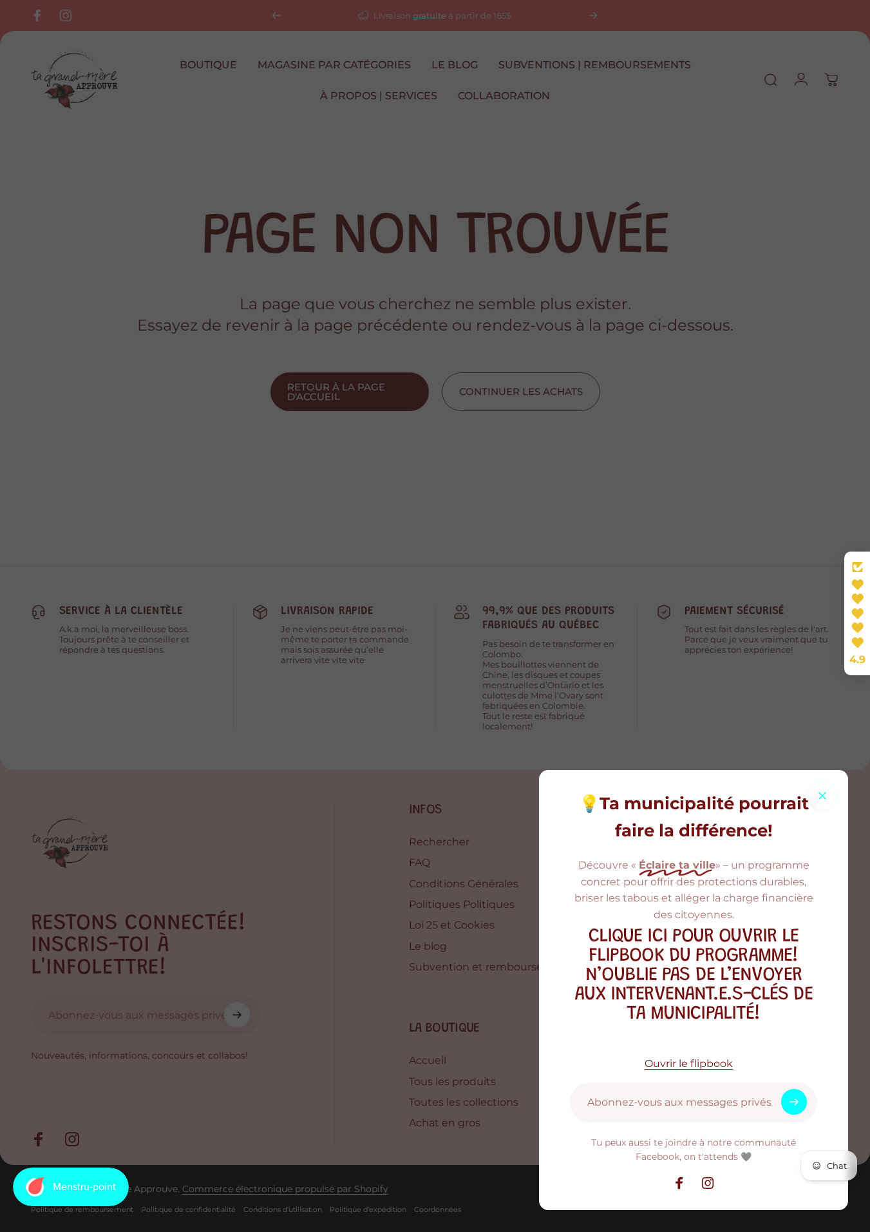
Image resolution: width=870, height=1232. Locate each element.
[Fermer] (822, 795)
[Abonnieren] (794, 1102)
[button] (857, 613)
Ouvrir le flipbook (689, 1063)
